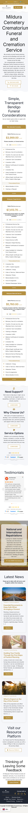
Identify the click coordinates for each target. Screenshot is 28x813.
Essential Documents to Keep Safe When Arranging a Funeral (13, 607)
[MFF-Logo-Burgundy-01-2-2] (6, 7)
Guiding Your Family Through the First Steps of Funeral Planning (13, 655)
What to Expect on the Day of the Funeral (12, 700)
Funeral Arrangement (14, 602)
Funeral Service (13, 696)
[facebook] (15, 794)
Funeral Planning (13, 650)
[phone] (25, 794)
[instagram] (18, 794)
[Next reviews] (24, 489)
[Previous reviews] (3, 489)
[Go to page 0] (11, 503)
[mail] (22, 794)
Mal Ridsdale (12, 477)
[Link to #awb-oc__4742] (25, 8)
